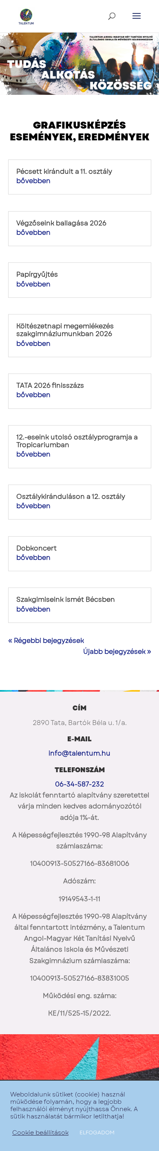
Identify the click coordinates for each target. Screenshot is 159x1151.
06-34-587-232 (79, 784)
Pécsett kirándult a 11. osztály (64, 171)
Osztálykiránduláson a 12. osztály (70, 496)
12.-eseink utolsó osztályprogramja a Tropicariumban (77, 441)
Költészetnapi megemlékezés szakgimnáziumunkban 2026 (65, 330)
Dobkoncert (36, 548)
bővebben (33, 181)
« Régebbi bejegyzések (46, 640)
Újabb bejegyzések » (117, 651)
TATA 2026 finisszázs (50, 385)
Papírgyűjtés (37, 274)
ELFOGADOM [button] (97, 1132)
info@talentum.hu (79, 753)
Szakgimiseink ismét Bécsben (65, 599)
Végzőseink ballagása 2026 (61, 223)
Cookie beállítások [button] (40, 1132)
